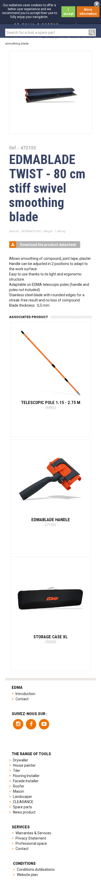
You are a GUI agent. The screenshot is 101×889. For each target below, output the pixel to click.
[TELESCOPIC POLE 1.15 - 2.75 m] (50, 362)
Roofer (18, 786)
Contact (22, 699)
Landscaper (22, 797)
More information (88, 12)
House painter (24, 765)
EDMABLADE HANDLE (50, 522)
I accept (68, 12)
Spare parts (22, 807)
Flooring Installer (26, 776)
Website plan (27, 875)
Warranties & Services (33, 833)
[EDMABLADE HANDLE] (50, 479)
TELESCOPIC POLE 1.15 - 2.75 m (50, 405)
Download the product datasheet (48, 245)
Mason (18, 791)
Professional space (31, 843)
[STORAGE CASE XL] (50, 596)
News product (24, 812)
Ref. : (14, 147)
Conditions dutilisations (36, 869)
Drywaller (20, 760)
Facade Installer (26, 781)
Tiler (16, 770)
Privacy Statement (31, 838)
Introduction (25, 694)
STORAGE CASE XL (50, 639)
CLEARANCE (23, 802)
